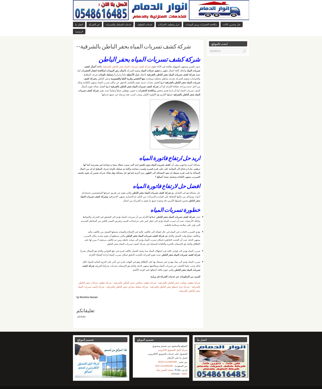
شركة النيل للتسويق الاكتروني (172, 349)
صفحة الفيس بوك (165, 369)
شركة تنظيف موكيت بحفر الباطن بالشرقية (179, 282)
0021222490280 (164, 365)
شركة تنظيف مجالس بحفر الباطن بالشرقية (135, 282)
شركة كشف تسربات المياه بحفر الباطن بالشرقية (126, 66)
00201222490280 (167, 361)
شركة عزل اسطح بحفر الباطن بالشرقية (170, 286)
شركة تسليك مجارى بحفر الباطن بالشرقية (127, 286)
